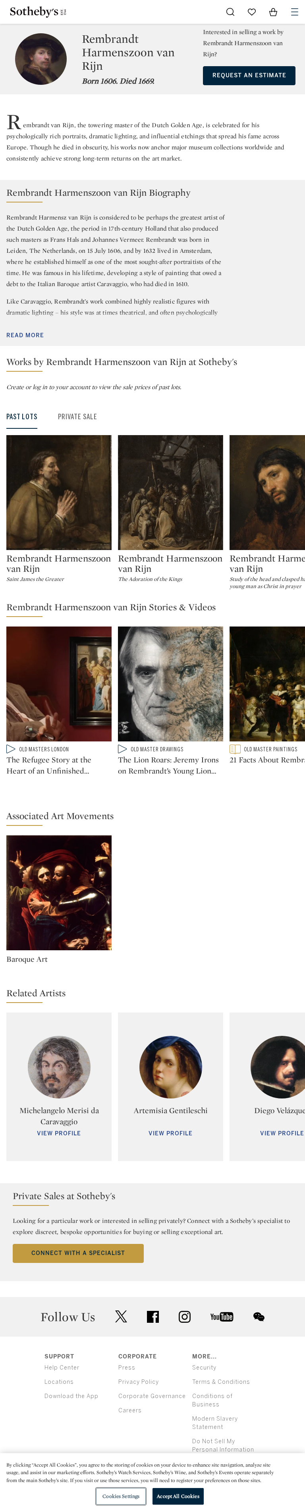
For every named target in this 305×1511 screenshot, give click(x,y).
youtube (222, 1317)
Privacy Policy (138, 1382)
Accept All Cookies (178, 1496)
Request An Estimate (249, 75)
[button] (152, 194)
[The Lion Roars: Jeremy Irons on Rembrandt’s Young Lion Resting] (170, 686)
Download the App (71, 1396)
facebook (153, 1317)
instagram (185, 1317)
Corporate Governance (152, 1396)
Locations (59, 1382)
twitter (121, 1316)
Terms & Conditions (221, 1382)
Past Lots (21, 417)
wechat (258, 1316)
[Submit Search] (230, 12)
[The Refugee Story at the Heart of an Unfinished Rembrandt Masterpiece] (59, 686)
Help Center (61, 1367)
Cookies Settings (120, 1496)
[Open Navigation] (295, 12)
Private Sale (77, 417)
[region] (152, 1482)
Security (204, 1367)
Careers (130, 1410)
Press (126, 1367)
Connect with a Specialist (78, 1253)
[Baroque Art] (59, 894)
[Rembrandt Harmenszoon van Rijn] (59, 492)
